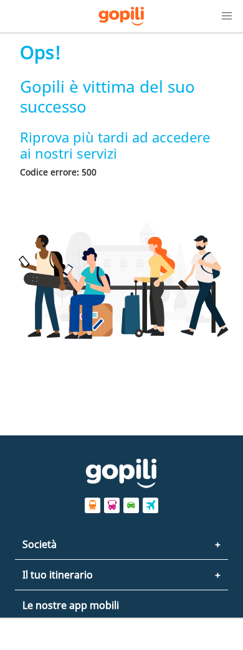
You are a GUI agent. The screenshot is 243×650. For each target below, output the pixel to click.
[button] (227, 16)
